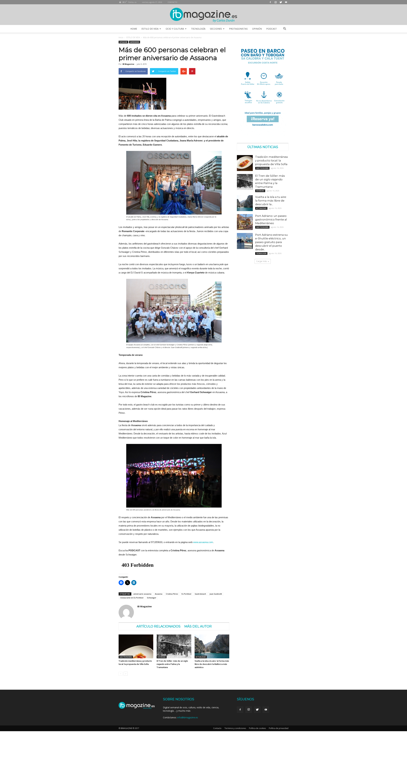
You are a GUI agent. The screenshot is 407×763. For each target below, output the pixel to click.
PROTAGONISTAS (238, 28)
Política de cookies (257, 728)
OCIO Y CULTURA (175, 28)
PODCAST (271, 28)
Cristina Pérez (172, 594)
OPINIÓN (257, 28)
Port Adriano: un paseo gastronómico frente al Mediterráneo (271, 219)
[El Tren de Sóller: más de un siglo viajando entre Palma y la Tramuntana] (174, 646)
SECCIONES (216, 28)
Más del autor (198, 626)
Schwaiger (151, 597)
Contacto (217, 728)
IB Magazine (128, 64)
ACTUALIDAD (123, 42)
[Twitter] (280, 2)
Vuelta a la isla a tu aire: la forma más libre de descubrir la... (270, 200)
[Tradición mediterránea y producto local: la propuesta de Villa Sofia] (136, 646)
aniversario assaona (142, 594)
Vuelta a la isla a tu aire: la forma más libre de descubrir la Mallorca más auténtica (212, 664)
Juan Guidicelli (216, 594)
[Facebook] (270, 2)
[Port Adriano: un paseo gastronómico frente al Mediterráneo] (245, 222)
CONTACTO (172, 2)
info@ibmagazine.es (187, 717)
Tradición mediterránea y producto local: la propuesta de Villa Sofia (271, 160)
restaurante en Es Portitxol (131, 597)
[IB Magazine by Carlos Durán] (203, 14)
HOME (133, 28)
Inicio (121, 37)
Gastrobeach (200, 594)
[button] (284, 29)
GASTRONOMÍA (134, 42)
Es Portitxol (186, 594)
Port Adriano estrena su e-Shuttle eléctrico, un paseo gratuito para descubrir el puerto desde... (271, 242)
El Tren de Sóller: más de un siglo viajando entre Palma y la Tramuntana (172, 664)
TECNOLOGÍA (198, 28)
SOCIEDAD (162, 657)
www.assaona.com (203, 542)
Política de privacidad (278, 728)
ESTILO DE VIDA (150, 28)
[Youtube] (286, 2)
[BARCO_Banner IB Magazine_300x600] (262, 135)
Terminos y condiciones (235, 728)
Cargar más (261, 261)
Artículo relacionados (158, 626)
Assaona (158, 594)
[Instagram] (275, 2)
